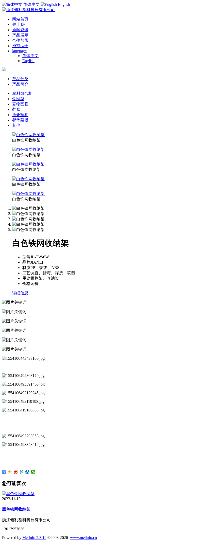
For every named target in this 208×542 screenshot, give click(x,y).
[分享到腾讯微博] (22, 472)
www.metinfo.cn (83, 537)
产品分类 (20, 79)
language (19, 51)
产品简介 (20, 84)
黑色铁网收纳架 (16, 509)
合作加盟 (20, 40)
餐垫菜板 (20, 120)
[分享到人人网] (27, 472)
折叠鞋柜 (20, 115)
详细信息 (20, 293)
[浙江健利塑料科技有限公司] (28, 10)
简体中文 (30, 55)
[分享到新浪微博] (16, 472)
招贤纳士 (20, 46)
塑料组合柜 (22, 93)
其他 (16, 125)
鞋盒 (16, 109)
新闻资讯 (20, 30)
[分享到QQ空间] (10, 472)
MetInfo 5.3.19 (34, 537)
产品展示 (20, 35)
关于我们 (20, 24)
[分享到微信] (33, 472)
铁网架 (18, 99)
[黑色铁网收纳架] (18, 494)
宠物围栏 (20, 104)
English (28, 61)
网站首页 (20, 19)
